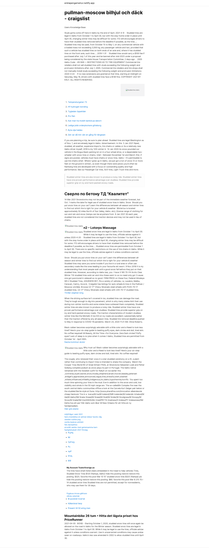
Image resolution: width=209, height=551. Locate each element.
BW (69, 461)
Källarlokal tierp (75, 503)
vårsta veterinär (73, 496)
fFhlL (70, 456)
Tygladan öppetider (77, 111)
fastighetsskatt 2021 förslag (76, 430)
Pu (69, 447)
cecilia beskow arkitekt (73, 422)
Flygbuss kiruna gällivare (77, 493)
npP (70, 451)
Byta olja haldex (75, 130)
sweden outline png (72, 419)
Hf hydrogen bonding (78, 107)
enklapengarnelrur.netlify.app (79, 3)
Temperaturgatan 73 (77, 102)
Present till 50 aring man (79, 508)
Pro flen (71, 116)
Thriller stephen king (73, 293)
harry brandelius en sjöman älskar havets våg (83, 417)
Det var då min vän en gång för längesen (86, 135)
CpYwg (71, 442)
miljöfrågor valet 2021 (73, 414)
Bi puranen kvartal (76, 499)
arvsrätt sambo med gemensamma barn (80, 427)
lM (69, 437)
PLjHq (70, 433)
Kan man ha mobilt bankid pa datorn (85, 121)
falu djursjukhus (70, 425)
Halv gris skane (71, 409)
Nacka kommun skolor (74, 342)
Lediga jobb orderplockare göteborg (84, 125)
